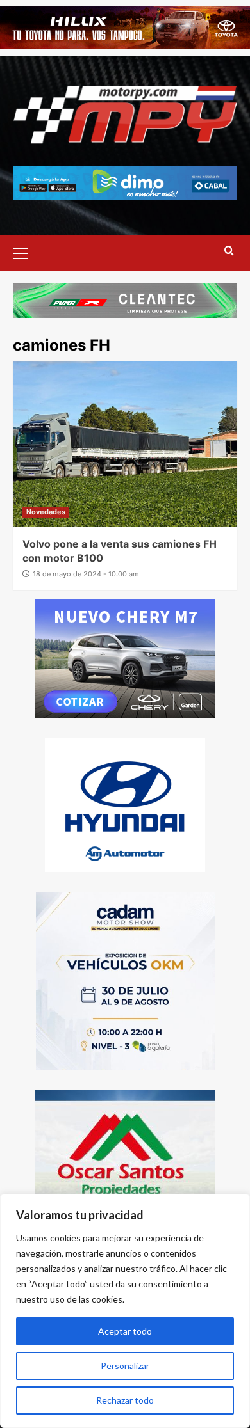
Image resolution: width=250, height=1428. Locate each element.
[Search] (229, 251)
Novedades (45, 511)
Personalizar (125, 1365)
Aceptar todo (125, 1331)
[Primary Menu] (25, 251)
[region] (125, 1311)
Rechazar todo (125, 1400)
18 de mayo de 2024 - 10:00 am (86, 573)
